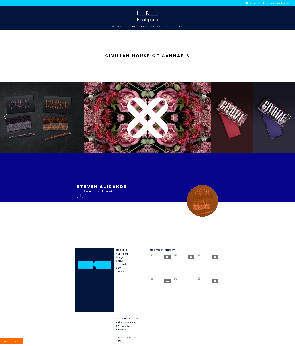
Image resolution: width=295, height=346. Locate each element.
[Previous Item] (5, 117)
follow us (155, 249)
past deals (121, 264)
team (118, 267)
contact (120, 271)
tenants (120, 260)
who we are (122, 253)
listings (119, 257)
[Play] (247, 3)
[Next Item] (289, 117)
